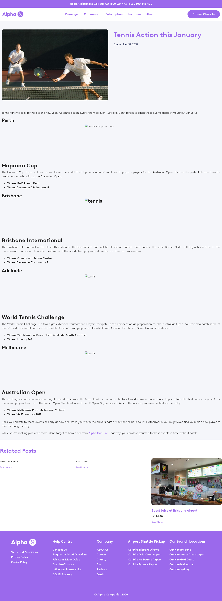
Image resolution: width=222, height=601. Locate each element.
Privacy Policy (19, 557)
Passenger (72, 14)
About (150, 14)
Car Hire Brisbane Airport (143, 549)
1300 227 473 (118, 3)
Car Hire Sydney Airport (142, 564)
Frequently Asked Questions (70, 554)
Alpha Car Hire (98, 433)
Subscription (114, 14)
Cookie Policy (19, 562)
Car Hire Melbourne (181, 564)
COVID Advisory (62, 574)
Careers (101, 554)
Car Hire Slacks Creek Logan (186, 554)
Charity (101, 559)
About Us (102, 549)
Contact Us (60, 549)
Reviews (102, 569)
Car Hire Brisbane (180, 549)
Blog (99, 564)
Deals (100, 574)
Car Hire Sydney (179, 569)
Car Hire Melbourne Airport (144, 559)
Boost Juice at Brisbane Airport (174, 510)
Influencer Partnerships (67, 569)
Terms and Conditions (24, 552)
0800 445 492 (143, 3)
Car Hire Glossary (63, 564)
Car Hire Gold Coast (181, 559)
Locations (134, 14)
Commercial (92, 14)
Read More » (6, 467)
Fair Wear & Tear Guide (66, 559)
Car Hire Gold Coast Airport (145, 554)
